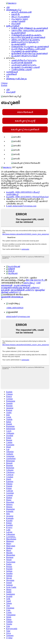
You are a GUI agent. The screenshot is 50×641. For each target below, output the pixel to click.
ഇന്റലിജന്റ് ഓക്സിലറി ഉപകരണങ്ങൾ (29, 53)
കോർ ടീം (15, 14)
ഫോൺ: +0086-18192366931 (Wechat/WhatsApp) (27, 197)
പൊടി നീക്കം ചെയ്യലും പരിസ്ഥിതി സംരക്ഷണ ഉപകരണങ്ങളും (28, 50)
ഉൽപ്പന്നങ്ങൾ (12, 26)
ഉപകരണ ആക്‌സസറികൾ (24, 56)
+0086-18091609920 (14, 308)
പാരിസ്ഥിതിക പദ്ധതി (21, 69)
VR (7, 76)
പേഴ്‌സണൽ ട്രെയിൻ (21, 63)
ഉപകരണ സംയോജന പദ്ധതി (25, 67)
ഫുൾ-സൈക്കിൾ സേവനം (23, 65)
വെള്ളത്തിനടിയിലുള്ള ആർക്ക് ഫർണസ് (20, 288)
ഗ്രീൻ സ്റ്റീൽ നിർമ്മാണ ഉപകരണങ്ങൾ (29, 28)
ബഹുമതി (15, 23)
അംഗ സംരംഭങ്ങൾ (20, 17)
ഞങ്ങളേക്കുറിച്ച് (13, 10)
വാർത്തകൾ (12, 72)
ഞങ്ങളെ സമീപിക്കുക (16, 79)
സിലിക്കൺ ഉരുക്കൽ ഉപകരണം (26, 35)
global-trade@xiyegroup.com (18, 316)
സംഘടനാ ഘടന (19, 19)
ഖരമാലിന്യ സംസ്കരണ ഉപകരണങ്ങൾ (30, 46)
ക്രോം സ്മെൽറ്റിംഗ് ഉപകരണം (25, 40)
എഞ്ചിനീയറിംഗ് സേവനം (24, 60)
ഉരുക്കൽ (5, 290)
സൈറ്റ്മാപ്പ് (29, 283)
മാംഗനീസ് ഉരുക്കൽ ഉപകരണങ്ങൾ (28, 37)
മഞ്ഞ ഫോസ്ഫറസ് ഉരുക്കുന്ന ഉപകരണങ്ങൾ (24, 43)
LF (20, 292)
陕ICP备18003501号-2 (35, 280)
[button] (25, 112)
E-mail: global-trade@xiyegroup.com (21, 206)
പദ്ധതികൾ (11, 74)
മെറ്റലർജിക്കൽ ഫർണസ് (22, 290)
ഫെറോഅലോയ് (22, 285)
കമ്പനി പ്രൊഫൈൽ (21, 12)
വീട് (7, 7)
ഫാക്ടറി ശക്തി (18, 21)
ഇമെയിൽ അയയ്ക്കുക (12, 297)
